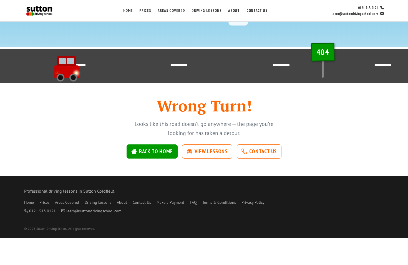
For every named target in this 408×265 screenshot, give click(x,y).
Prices (145, 10)
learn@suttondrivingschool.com (354, 13)
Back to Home (156, 151)
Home (128, 10)
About (234, 10)
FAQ (193, 202)
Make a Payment (170, 202)
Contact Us (257, 10)
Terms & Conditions (219, 202)
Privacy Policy (253, 202)
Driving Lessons (206, 10)
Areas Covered (171, 10)
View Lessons (211, 151)
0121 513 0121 (368, 8)
